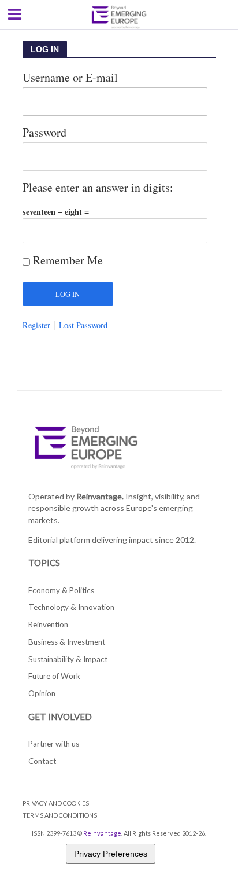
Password (44, 132)
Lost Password (83, 325)
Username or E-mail (70, 77)
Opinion (41, 693)
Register (36, 325)
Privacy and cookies (56, 803)
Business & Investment (66, 641)
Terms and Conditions (60, 815)
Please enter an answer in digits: (98, 187)
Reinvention (48, 624)
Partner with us (53, 743)
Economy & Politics (61, 590)
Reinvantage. (100, 496)
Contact (42, 761)
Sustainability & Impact (67, 659)
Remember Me (68, 260)
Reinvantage (102, 833)
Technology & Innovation (71, 607)
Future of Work (54, 676)
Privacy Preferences (110, 853)
